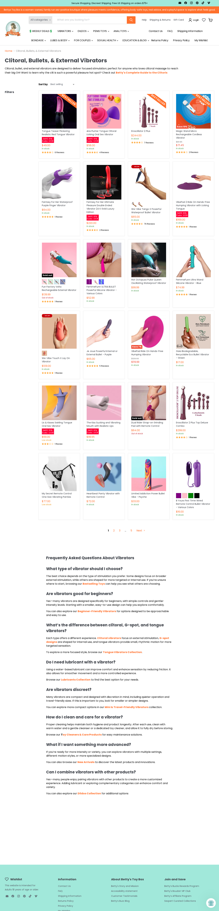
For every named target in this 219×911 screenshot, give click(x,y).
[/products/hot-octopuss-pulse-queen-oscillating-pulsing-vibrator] (148, 260)
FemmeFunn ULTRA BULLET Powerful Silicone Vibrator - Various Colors (102, 290)
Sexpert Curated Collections (180, 901)
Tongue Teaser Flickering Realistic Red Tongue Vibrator (58, 132)
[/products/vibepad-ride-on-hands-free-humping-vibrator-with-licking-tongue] (193, 182)
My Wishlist (201, 40)
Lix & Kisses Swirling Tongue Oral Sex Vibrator (57, 424)
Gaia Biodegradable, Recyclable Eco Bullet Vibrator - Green (192, 354)
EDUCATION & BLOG (134, 40)
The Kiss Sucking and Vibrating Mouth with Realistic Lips (103, 424)
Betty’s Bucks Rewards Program (181, 886)
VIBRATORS (64, 31)
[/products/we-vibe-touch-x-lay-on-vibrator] (59, 331)
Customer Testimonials (124, 896)
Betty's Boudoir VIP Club (177, 891)
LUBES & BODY (59, 40)
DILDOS (82, 31)
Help (144, 19)
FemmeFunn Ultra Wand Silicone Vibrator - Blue (189, 281)
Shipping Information (190, 31)
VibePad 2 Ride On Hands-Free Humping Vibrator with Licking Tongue (193, 205)
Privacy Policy (181, 40)
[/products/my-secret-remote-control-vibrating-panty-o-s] (59, 473)
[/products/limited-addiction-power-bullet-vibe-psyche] (148, 473)
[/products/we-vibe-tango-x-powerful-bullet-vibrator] (148, 182)
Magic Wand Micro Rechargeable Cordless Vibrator (189, 134)
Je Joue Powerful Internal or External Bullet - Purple (102, 353)
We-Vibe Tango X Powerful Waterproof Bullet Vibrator (146, 210)
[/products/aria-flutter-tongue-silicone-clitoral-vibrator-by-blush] (104, 111)
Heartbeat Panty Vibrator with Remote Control (103, 495)
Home (8, 51)
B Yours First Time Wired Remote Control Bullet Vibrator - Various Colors (193, 504)
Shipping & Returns (160, 19)
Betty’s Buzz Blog (120, 901)
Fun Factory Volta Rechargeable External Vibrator (59, 288)
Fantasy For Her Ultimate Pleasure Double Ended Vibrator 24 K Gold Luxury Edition (100, 207)
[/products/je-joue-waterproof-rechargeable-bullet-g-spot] (104, 331)
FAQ (170, 31)
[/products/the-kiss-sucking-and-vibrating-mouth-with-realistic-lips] (104, 402)
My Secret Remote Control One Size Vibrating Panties (57, 495)
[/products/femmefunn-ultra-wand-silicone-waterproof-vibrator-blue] (193, 260)
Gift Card (178, 19)
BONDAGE (37, 40)
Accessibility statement (124, 891)
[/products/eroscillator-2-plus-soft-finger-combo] (148, 111)
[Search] (131, 20)
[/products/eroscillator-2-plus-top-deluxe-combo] (193, 402)
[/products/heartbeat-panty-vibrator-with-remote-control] (104, 473)
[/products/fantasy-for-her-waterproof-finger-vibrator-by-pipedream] (59, 182)
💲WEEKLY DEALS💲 (41, 31)
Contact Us (156, 31)
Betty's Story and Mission (125, 886)
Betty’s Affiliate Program (177, 896)
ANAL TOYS (120, 31)
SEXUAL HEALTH (106, 40)
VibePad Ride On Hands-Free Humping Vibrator (147, 353)
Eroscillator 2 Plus (140, 131)
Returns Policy (159, 40)
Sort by (43, 84)
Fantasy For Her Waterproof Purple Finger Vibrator (57, 203)
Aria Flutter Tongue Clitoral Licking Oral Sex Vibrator (101, 132)
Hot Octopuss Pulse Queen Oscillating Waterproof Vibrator (148, 281)
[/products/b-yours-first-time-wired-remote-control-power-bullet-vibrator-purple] (193, 473)
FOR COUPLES (82, 40)
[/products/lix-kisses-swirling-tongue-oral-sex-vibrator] (59, 402)
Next (139, 530)
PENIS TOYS (100, 31)
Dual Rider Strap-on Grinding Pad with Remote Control (147, 424)
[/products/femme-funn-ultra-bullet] (104, 260)
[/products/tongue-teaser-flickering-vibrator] (59, 111)
